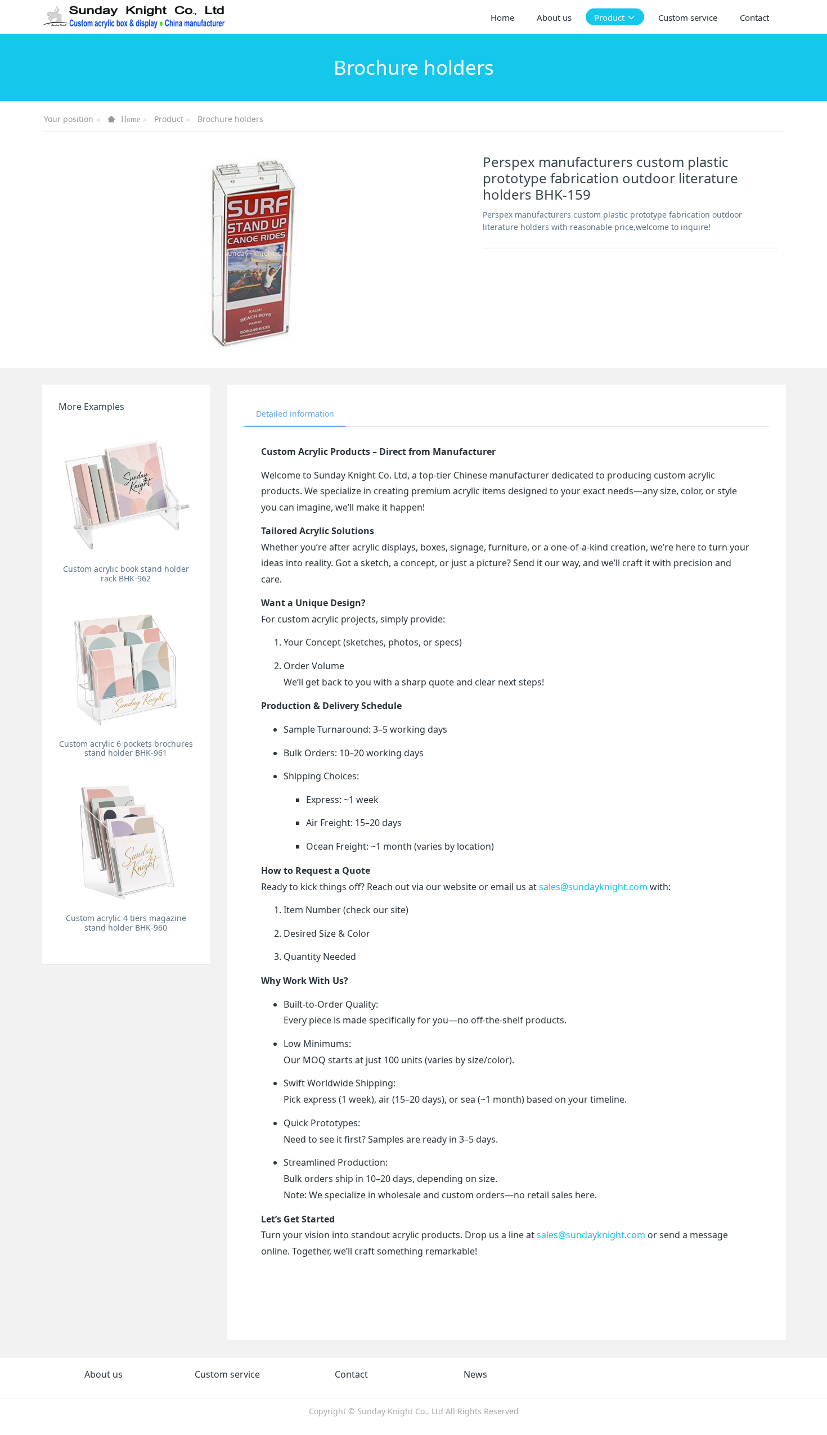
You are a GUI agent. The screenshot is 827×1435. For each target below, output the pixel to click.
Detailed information (295, 413)
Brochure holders (230, 119)
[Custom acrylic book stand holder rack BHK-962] (126, 491)
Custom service (227, 1374)
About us (103, 1374)
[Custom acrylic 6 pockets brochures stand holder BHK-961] (126, 666)
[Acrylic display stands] (134, 17)
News (475, 1374)
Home (502, 17)
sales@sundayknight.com (593, 887)
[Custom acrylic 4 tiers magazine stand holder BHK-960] (126, 840)
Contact (351, 1374)
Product (168, 119)
